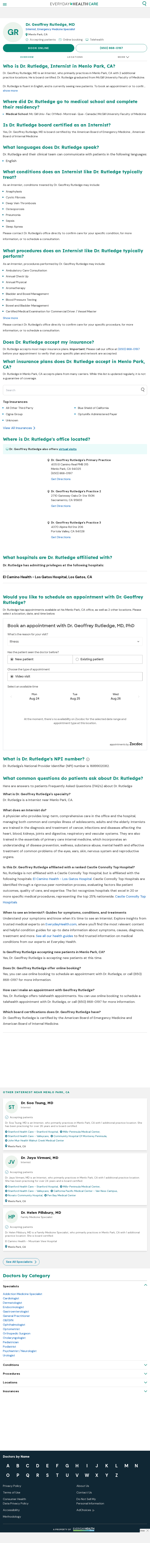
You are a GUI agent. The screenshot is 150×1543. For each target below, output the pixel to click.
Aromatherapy (15, 288)
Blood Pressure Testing (21, 300)
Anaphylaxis (14, 191)
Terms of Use (11, 1492)
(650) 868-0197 (111, 48)
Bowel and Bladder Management (27, 305)
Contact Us (84, 1492)
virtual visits (68, 449)
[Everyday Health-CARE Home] (74, 3)
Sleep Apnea (14, 226)
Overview (27, 57)
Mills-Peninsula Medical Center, (81, 1131)
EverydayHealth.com (61, 924)
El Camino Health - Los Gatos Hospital (62, 879)
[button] (144, 3)
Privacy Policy (12, 1486)
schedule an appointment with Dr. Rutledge (89, 974)
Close (142, 1530)
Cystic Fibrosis (15, 197)
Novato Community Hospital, (25, 1195)
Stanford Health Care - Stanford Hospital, (33, 1131)
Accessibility (11, 1510)
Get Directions (61, 479)
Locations (75, 57)
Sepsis (10, 221)
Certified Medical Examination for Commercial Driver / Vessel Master (51, 311)
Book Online (38, 48)
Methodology (12, 1517)
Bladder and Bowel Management (27, 294)
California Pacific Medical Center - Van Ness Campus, (86, 1191)
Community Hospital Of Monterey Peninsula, (80, 1136)
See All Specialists (19, 1262)
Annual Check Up (17, 276)
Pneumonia (13, 215)
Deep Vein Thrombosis (21, 203)
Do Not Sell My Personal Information (90, 1501)
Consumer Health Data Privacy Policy (16, 1501)
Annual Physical (16, 282)
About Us (82, 1486)
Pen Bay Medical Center (61, 1195)
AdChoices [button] (83, 1510)
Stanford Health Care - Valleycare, (28, 1136)
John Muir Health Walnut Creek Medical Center (36, 1140)
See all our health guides (54, 936)
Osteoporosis (15, 209)
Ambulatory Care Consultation (26, 270)
